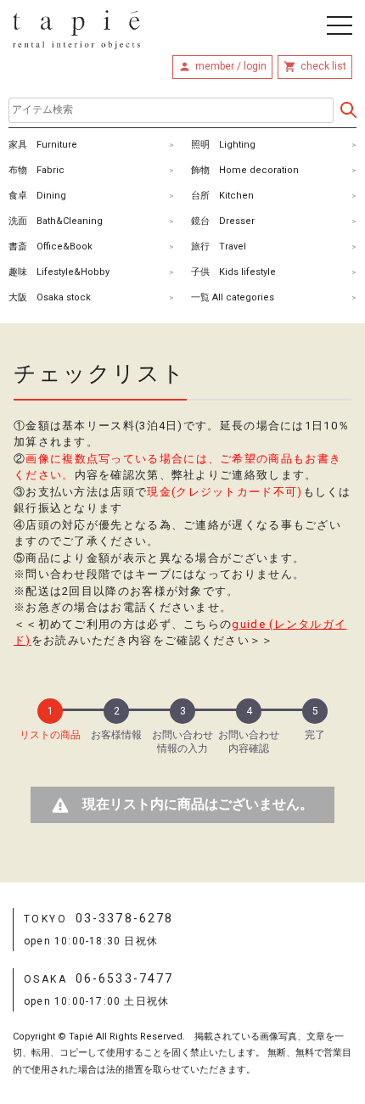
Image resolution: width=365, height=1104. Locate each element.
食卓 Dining (37, 195)
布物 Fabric (36, 170)
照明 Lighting (223, 144)
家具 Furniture (42, 144)
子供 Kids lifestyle (233, 271)
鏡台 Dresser (223, 221)
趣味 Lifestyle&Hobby (59, 271)
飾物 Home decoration (245, 170)
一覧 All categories (232, 297)
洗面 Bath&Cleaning (55, 221)
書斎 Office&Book (50, 246)
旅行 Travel (218, 246)
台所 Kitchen (222, 195)
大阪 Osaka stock (49, 297)
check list (323, 66)
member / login (231, 66)
